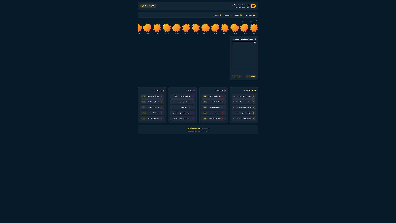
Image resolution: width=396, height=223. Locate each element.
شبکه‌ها (226, 15)
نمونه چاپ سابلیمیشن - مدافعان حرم (242, 39)
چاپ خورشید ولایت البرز (193, 128)
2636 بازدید (250, 77)
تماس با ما (236, 77)
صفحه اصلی (248, 15)
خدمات (237, 15)
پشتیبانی (216, 15)
